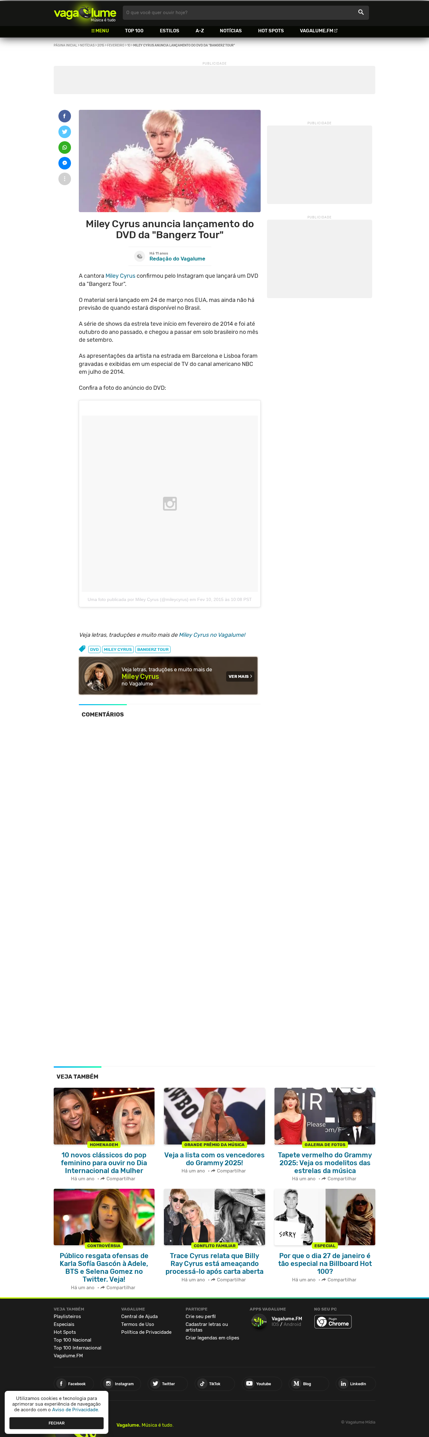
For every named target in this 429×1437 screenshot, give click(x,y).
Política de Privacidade (146, 1332)
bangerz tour (153, 649)
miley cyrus (118, 649)
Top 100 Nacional (72, 1340)
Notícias (231, 31)
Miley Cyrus (120, 275)
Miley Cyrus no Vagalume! (212, 634)
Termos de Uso (137, 1324)
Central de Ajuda (139, 1316)
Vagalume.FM (316, 31)
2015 (100, 45)
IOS (275, 1324)
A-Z (200, 31)
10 (128, 45)
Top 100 (134, 31)
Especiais (64, 1324)
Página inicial (65, 45)
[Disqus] (170, 809)
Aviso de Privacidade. (75, 1410)
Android (292, 1324)
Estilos (169, 31)
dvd (94, 649)
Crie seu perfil (201, 1316)
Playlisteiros (67, 1316)
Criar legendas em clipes (212, 1338)
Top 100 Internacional (77, 1348)
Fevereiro (115, 45)
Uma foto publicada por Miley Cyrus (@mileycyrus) (138, 599)
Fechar (57, 1423)
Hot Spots (271, 31)
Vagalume (85, 12)
